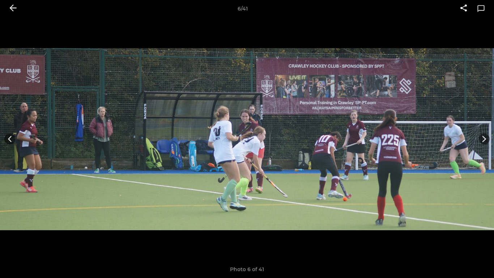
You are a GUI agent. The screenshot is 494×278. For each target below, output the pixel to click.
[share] (463, 9)
